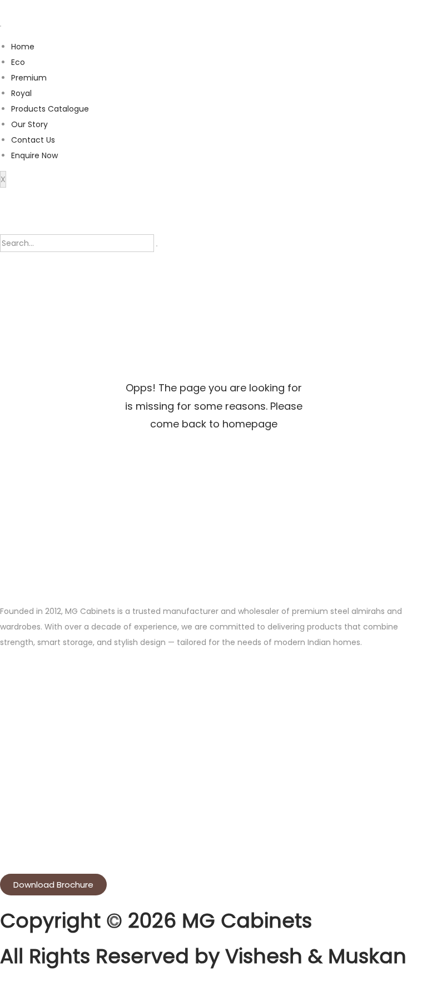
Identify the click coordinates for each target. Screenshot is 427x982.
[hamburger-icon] (0, 26)
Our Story (29, 124)
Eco (18, 62)
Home (22, 46)
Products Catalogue (50, 108)
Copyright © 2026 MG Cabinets (156, 921)
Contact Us (33, 139)
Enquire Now (34, 155)
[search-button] (156, 245)
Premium (29, 77)
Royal (21, 93)
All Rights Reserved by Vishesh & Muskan (203, 956)
